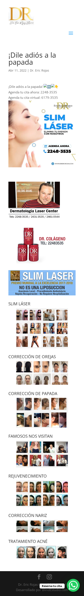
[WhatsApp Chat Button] (73, 585)
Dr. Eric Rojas (39, 70)
